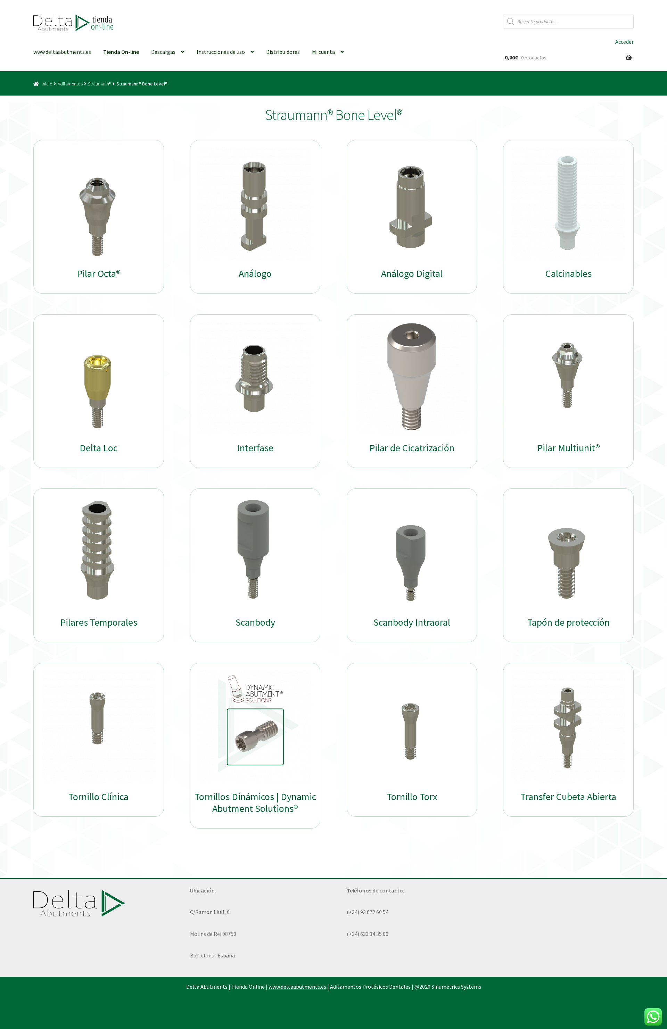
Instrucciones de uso (221, 51)
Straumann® (99, 84)
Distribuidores (283, 51)
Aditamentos (70, 84)
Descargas (163, 51)
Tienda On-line (121, 51)
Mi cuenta (323, 51)
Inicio (47, 84)
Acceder (624, 41)
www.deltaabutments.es (62, 51)
